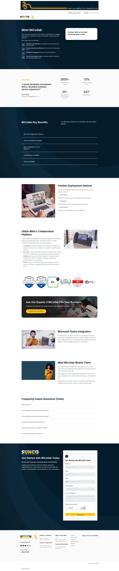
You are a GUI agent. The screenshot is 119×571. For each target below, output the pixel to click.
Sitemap (97, 563)
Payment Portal (26, 568)
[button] (22, 282)
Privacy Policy (91, 563)
